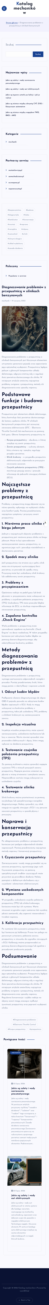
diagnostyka (14, 215)
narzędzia (13, 229)
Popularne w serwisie (17, 276)
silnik (25, 234)
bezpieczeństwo (15, 210)
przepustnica (36, 1029)
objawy (25, 229)
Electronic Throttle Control (25, 1025)
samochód (13, 234)
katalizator (13, 220)
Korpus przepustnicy (17, 1029)
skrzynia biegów (15, 239)
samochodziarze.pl (16, 176)
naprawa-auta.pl (15, 189)
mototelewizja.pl (15, 170)
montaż (12, 224)
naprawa (24, 224)
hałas (27, 215)
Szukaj (10, 44)
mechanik (12, 142)
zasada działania (16, 248)
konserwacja (29, 220)
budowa (30, 210)
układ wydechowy (16, 244)
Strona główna (12, 23)
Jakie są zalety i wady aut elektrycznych (22, 89)
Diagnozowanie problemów (25, 1020)
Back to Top (25, 1300)
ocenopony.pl (14, 183)
